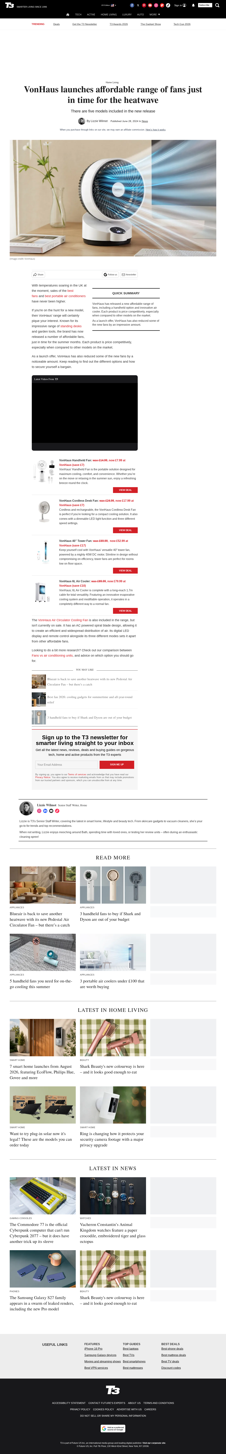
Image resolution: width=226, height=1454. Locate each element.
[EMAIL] (52, 811)
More (153, 14)
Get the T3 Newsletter (84, 24)
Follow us (112, 274)
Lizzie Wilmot (99, 121)
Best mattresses (133, 1367)
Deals (56, 24)
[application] (85, 413)
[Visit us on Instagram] (156, 5)
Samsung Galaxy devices (100, 1355)
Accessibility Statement (69, 1403)
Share (40, 274)
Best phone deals (172, 1348)
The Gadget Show (151, 24)
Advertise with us (129, 1409)
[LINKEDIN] (46, 811)
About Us (134, 1403)
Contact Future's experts (106, 1403)
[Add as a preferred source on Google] (113, 1428)
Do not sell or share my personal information (113, 1415)
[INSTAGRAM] (40, 811)
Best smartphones (134, 1361)
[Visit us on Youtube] (150, 5)
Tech (78, 14)
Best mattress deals (173, 1355)
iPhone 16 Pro (93, 1348)
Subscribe (204, 5)
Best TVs (128, 1355)
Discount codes (171, 1367)
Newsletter (131, 274)
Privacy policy (80, 1409)
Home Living (109, 14)
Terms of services (77, 774)
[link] (44, 472)
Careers (150, 1409)
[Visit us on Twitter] (138, 5)
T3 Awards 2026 (119, 24)
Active (91, 14)
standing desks (71, 326)
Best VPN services (96, 1367)
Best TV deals (170, 1361)
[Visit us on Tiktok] (168, 5)
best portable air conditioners (65, 296)
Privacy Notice (42, 777)
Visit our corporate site (153, 1443)
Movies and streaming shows (102, 1361)
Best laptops (130, 1348)
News (145, 121)
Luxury (127, 14)
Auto (140, 14)
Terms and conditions (158, 1403)
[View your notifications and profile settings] (193, 5)
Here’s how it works (156, 129)
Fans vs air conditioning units (52, 655)
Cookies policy (103, 1409)
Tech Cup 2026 (182, 24)
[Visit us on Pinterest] (144, 5)
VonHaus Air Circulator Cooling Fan (63, 620)
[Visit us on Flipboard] (162, 5)
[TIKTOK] (58, 811)
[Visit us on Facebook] (132, 5)
